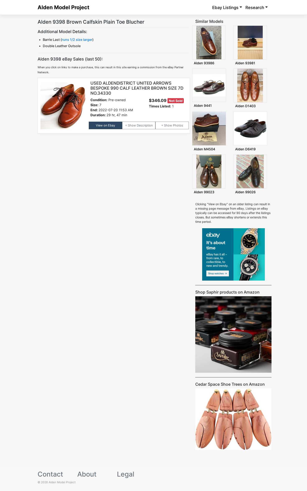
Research (254, 7)
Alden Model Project (63, 7)
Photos (178, 125)
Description (145, 125)
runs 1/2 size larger (77, 39)
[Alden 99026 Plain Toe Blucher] (250, 171)
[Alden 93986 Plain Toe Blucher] (208, 42)
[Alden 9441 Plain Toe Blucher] (209, 85)
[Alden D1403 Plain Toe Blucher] (250, 85)
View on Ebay (105, 125)
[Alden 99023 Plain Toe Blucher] (208, 171)
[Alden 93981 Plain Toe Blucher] (250, 42)
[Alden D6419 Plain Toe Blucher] (250, 128)
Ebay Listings (225, 7)
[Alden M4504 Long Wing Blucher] (209, 128)
